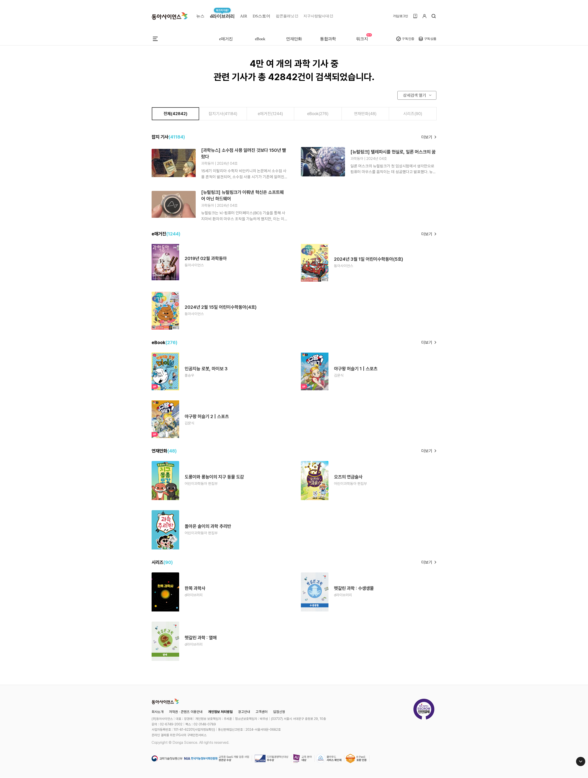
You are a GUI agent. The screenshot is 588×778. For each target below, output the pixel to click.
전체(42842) (175, 113)
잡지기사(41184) (223, 113)
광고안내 (244, 712)
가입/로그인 (400, 16)
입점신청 (279, 712)
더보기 (426, 137)
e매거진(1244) (270, 113)
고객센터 (262, 712)
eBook (260, 39)
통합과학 (328, 39)
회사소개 (158, 712)
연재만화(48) (365, 113)
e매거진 (226, 39)
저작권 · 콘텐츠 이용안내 (186, 712)
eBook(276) (317, 113)
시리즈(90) (412, 113)
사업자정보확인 (204, 729)
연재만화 (294, 39)
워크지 (362, 39)
